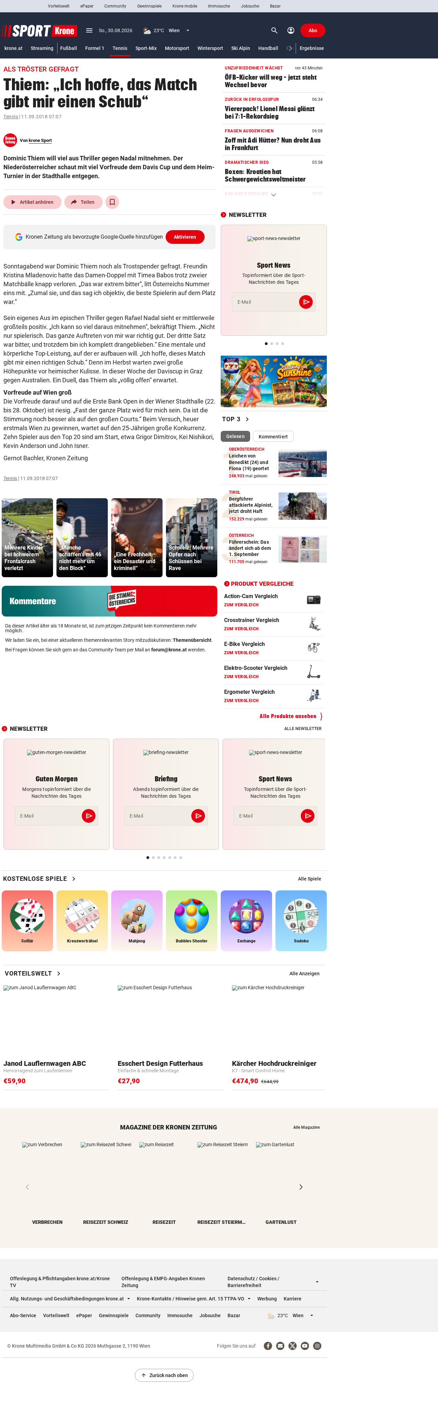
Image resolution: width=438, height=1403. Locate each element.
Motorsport (177, 48)
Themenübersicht (192, 640)
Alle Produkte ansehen (288, 716)
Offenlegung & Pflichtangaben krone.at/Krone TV (60, 1282)
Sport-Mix (146, 48)
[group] (27, 537)
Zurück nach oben (164, 1375)
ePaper (86, 6)
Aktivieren (185, 237)
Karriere (292, 1298)
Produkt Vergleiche (262, 583)
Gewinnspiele (149, 6)
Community (115, 6)
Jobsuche (250, 6)
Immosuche (219, 6)
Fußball (68, 48)
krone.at (13, 48)
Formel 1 (94, 48)
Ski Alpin (240, 48)
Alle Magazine (306, 1127)
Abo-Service (23, 1315)
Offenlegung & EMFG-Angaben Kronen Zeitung (163, 1282)
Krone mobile (184, 6)
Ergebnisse (312, 48)
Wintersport (210, 48)
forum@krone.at (169, 649)
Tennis (120, 48)
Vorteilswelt (58, 6)
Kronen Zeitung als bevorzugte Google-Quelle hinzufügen (111, 237)
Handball (268, 48)
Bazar (275, 6)
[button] (290, 48)
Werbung (267, 1298)
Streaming (42, 48)
